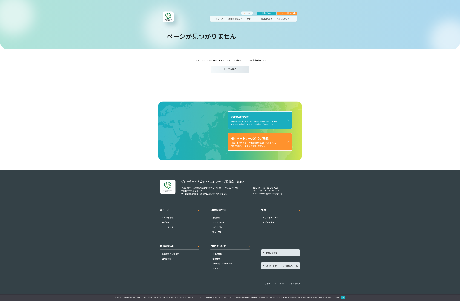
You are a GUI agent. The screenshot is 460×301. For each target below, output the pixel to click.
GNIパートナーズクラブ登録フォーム (282, 265)
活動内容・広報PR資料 (222, 263)
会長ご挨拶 (217, 253)
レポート (166, 222)
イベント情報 (167, 217)
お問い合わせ (266, 13)
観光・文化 (217, 231)
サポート (250, 18)
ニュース (219, 18)
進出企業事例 (267, 18)
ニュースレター (168, 227)
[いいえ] (457, 297)
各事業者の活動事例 (170, 253)
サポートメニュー (270, 217)
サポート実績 (268, 222)
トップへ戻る (230, 69)
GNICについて (283, 18)
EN (249, 13)
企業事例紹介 (167, 258)
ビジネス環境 (218, 222)
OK (343, 297)
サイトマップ (294, 283)
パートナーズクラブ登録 (287, 13)
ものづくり (217, 227)
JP (245, 13)
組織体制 (216, 258)
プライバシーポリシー (274, 283)
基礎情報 (216, 217)
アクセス (216, 268)
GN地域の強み (234, 18)
